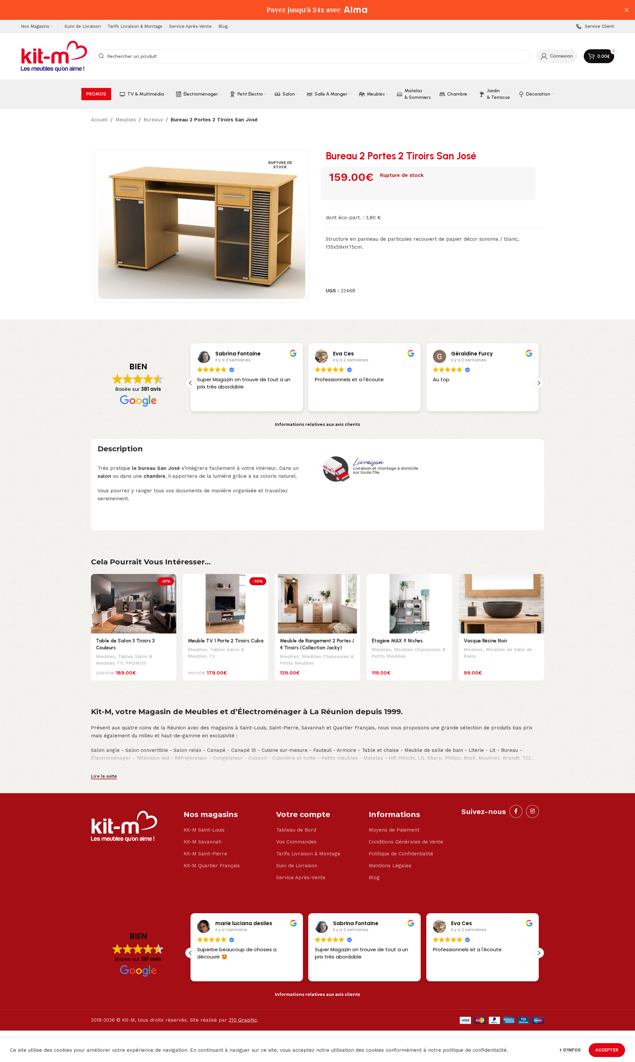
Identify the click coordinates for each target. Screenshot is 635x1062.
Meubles (125, 120)
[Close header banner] (626, 10)
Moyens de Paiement (394, 830)
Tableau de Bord (296, 830)
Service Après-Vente (300, 877)
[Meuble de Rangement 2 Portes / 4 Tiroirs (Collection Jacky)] (317, 604)
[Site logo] (54, 56)
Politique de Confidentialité (401, 854)
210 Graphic (243, 1020)
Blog (374, 877)
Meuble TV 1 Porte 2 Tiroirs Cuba (225, 641)
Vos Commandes (296, 842)
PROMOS (135, 663)
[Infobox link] (595, 26)
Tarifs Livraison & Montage (308, 854)
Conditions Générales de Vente (406, 842)
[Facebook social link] (516, 811)
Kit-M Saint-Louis (204, 830)
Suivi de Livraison (296, 866)
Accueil (99, 120)
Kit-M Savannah (203, 842)
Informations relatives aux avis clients (317, 424)
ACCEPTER (606, 1049)
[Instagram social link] (532, 811)
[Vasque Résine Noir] (501, 604)
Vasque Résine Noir (485, 641)
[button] (190, 383)
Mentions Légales (390, 866)
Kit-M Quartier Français (212, 866)
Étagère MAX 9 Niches (397, 641)
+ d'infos (570, 1049)
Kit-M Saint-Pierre (205, 854)
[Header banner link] (307, 10)
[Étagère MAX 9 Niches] (409, 604)
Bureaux (153, 120)
